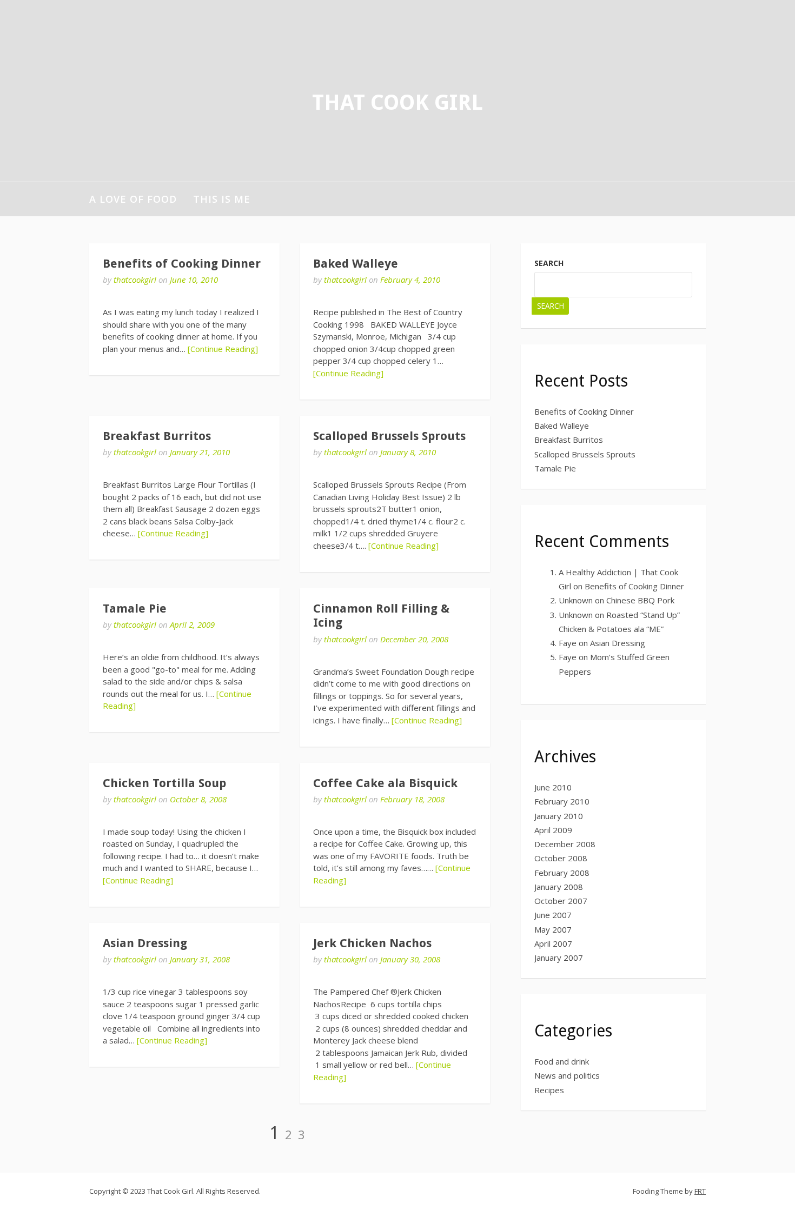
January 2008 (558, 886)
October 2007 (560, 900)
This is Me (221, 198)
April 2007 (553, 943)
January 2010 (558, 815)
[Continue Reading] (223, 348)
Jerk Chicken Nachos (372, 943)
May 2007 (553, 929)
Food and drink (561, 1061)
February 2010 (561, 801)
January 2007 (558, 957)
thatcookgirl (135, 279)
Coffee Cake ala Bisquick (385, 783)
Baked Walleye (355, 263)
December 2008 (564, 844)
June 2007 (553, 914)
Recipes (549, 1090)
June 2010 (553, 787)
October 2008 (560, 858)
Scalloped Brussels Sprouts (389, 436)
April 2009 (553, 830)
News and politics (567, 1075)
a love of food (133, 198)
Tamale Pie (135, 608)
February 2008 (561, 872)
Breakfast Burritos (157, 436)
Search (549, 263)
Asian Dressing (145, 943)
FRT (700, 1191)
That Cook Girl (397, 102)
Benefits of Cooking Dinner (182, 263)
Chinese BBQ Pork (640, 600)
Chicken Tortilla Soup (164, 783)
